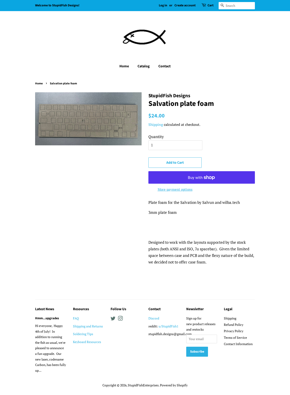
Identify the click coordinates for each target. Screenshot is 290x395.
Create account (185, 5)
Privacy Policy (233, 331)
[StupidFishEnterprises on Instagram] (120, 319)
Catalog (144, 66)
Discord (153, 318)
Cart (210, 5)
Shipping (155, 124)
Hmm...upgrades (47, 318)
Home (124, 66)
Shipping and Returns (88, 326)
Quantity (156, 136)
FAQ (76, 318)
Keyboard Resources (87, 342)
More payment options (175, 189)
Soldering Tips (83, 334)
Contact (164, 66)
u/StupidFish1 (168, 326)
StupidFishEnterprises (143, 385)
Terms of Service (235, 337)
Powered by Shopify (174, 385)
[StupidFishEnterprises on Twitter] (113, 319)
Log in (163, 5)
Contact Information (238, 344)
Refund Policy (233, 324)
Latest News (44, 309)
